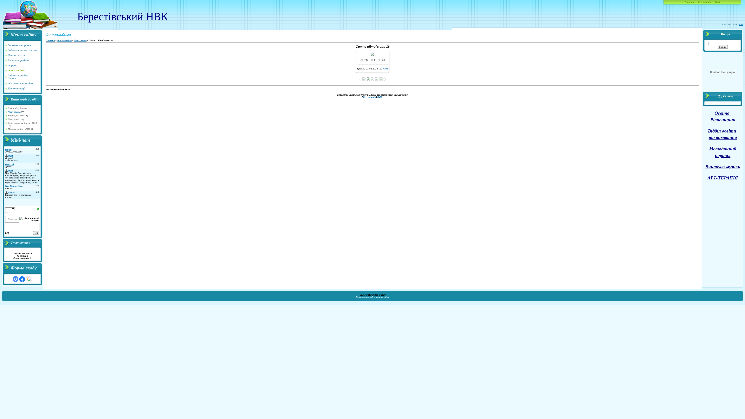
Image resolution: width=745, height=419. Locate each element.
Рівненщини (722, 119)
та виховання (723, 137)
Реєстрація (704, 2)
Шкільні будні (15, 108)
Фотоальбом (64, 40)
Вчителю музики (722, 166)
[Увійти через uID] (15, 279)
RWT (385, 68)
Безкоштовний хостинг (369, 297)
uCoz (386, 297)
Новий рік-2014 (16, 115)
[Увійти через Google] (29, 279)
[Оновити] (38, 208)
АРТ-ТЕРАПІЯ (722, 177)
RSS (741, 24)
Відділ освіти (723, 130)
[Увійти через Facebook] (22, 279)
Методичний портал (722, 151)
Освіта (723, 113)
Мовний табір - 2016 (19, 129)
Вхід (717, 2)
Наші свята (14, 112)
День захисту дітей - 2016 (22, 123)
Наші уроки (14, 119)
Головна (689, 2)
